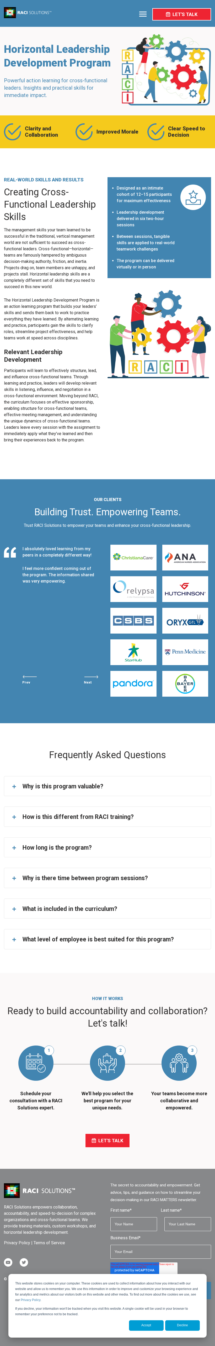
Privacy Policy (30, 1300)
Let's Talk (184, 14)
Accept (146, 1325)
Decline (182, 1325)
